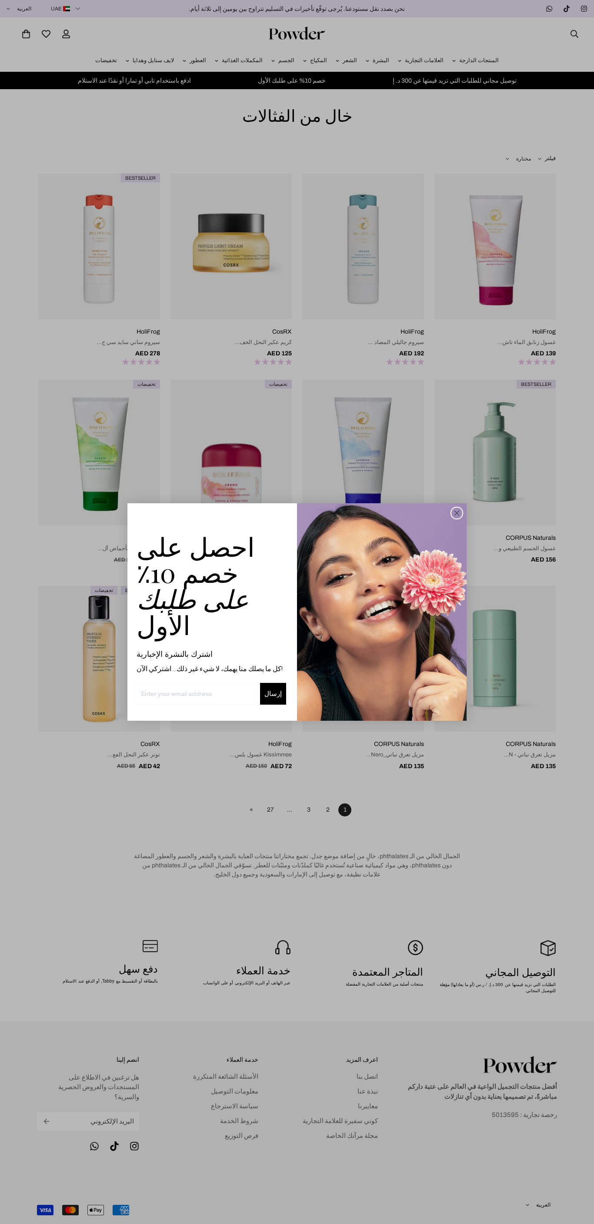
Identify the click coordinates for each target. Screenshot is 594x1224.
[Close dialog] (456, 513)
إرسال (273, 693)
